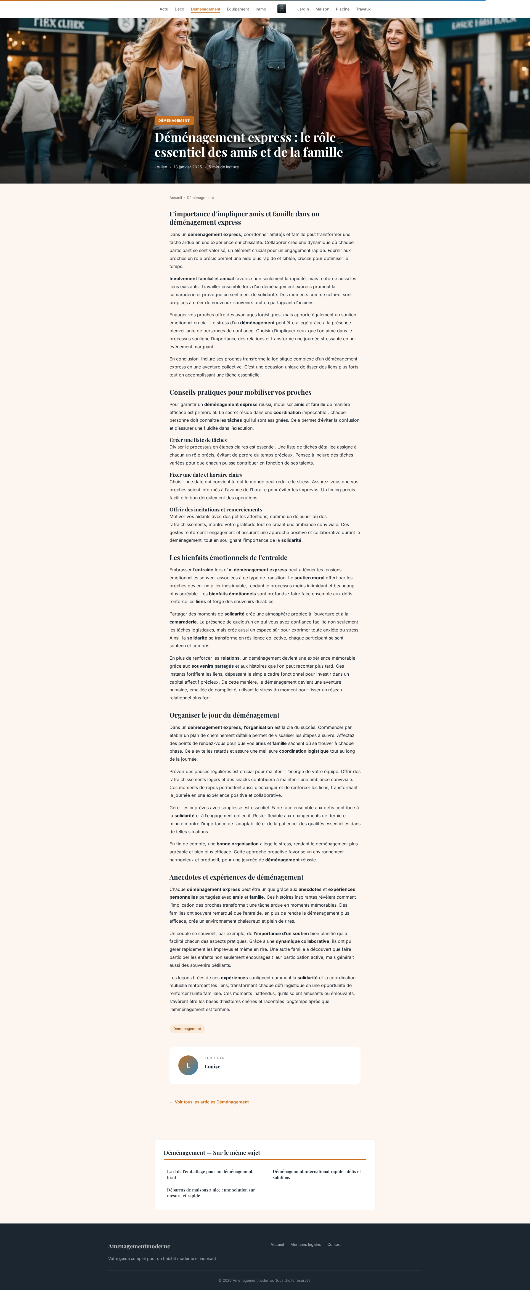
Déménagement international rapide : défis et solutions (317, 1174)
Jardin (303, 8)
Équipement (238, 8)
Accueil (175, 197)
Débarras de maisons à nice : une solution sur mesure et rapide (211, 1192)
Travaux (363, 8)
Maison (322, 8)
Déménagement (205, 8)
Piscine (342, 8)
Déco (179, 8)
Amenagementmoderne (139, 1246)
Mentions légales (305, 1244)
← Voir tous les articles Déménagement (209, 1102)
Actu (164, 8)
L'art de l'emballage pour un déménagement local (209, 1174)
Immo (261, 8)
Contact (334, 1244)
